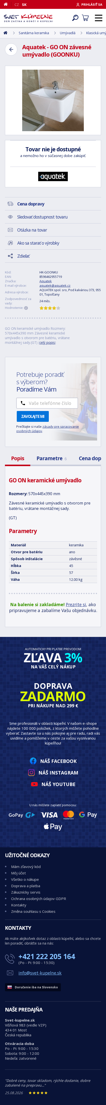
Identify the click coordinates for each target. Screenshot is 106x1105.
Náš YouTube (58, 784)
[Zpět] (11, 49)
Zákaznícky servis (25, 892)
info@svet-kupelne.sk (40, 973)
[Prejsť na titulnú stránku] (28, 18)
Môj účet (18, 872)
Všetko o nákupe (25, 879)
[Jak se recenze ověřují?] (26, 308)
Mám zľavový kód (26, 866)
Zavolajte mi (32, 416)
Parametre (51, 458)
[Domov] (7, 4)
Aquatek (45, 281)
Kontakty (18, 904)
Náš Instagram (58, 772)
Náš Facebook (58, 761)
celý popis (47, 342)
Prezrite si (76, 604)
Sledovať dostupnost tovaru (42, 217)
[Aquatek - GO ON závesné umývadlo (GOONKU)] (53, 100)
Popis (17, 458)
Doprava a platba (25, 885)
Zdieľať (23, 256)
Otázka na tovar (32, 230)
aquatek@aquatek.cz (55, 285)
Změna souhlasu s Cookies (33, 911)
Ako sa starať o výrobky (38, 243)
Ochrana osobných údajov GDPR (38, 898)
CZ (17, 4)
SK (24, 4)
